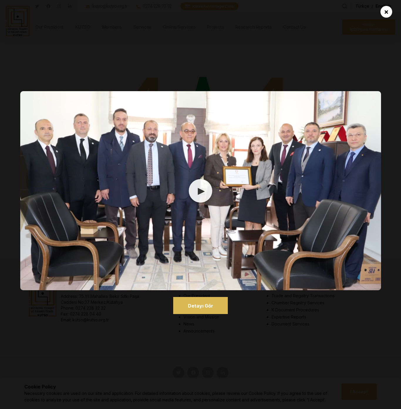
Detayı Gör (200, 306)
